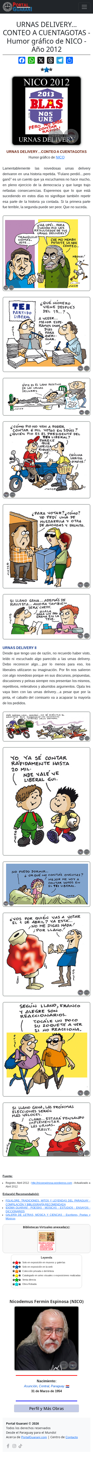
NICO (60, 157)
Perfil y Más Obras (46, 1408)
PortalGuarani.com (34, 1437)
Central (44, 1386)
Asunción (30, 1386)
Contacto (72, 1437)
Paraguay (57, 1386)
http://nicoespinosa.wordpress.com (51, 1182)
